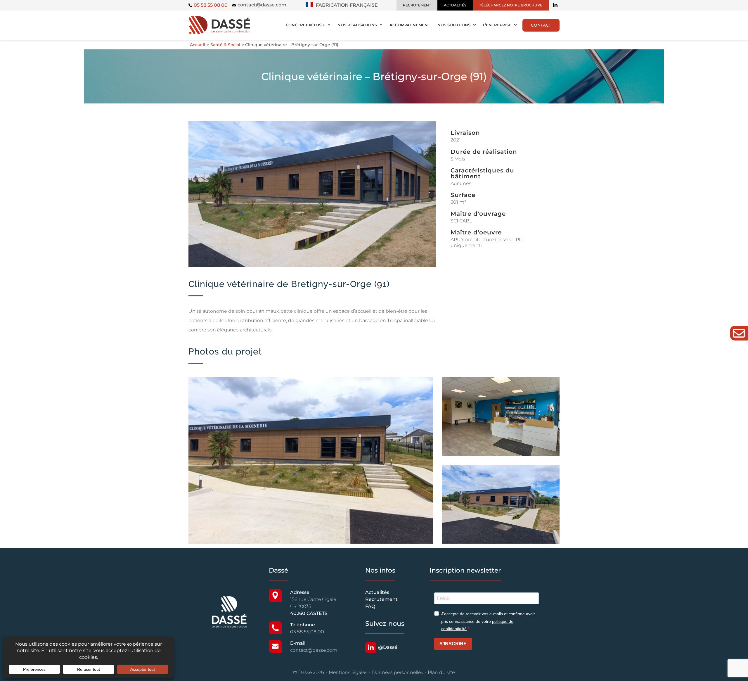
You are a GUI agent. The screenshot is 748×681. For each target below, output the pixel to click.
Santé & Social (225, 44)
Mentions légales (348, 672)
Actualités (377, 592)
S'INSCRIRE (453, 643)
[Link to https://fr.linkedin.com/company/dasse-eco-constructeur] (555, 5)
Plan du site (441, 672)
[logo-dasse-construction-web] (219, 17)
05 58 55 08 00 (307, 632)
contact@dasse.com (262, 5)
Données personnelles (397, 672)
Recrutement (381, 599)
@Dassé (387, 647)
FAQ (370, 606)
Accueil (197, 44)
